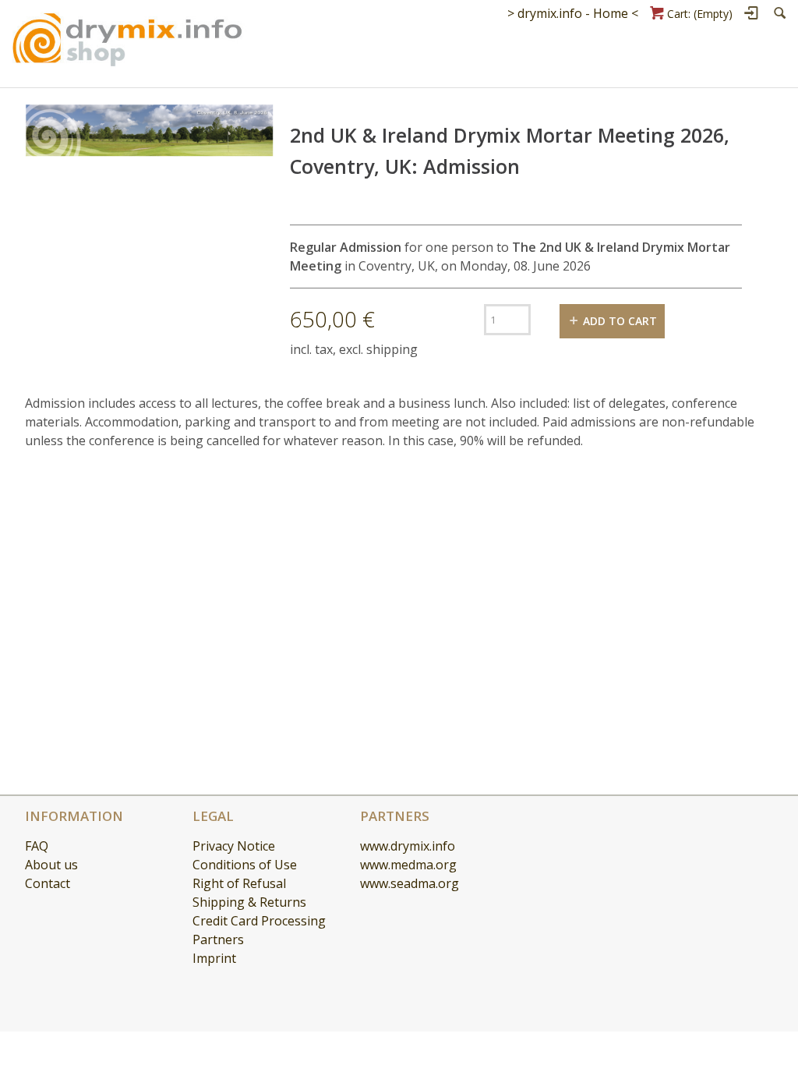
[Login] (752, 13)
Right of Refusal (239, 883)
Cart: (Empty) (700, 13)
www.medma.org (408, 864)
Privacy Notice (233, 845)
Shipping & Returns (249, 902)
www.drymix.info (407, 845)
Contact (47, 883)
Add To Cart (620, 320)
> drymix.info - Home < (572, 13)
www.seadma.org (409, 883)
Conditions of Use (244, 864)
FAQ (36, 845)
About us (51, 864)
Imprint (214, 958)
